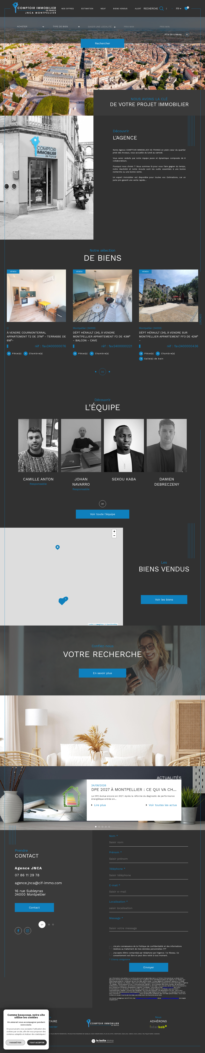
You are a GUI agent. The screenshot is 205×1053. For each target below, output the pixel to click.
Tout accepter (37, 1042)
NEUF (103, 8)
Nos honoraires (97, 1034)
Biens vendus (120, 8)
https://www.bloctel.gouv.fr (130, 993)
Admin (131, 1034)
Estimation (87, 8)
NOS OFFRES (67, 8)
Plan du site (108, 1034)
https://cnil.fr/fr (168, 987)
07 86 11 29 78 (27, 875)
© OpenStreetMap (111, 624)
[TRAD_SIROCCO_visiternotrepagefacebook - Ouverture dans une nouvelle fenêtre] (18, 930)
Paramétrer (15, 1042)
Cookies (157, 1034)
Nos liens (137, 1034)
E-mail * (114, 885)
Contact (200, 319)
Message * (116, 918)
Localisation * (118, 901)
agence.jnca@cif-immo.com (38, 883)
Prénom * (115, 852)
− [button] (114, 535)
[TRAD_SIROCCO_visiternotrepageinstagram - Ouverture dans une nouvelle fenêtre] (27, 930)
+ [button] (114, 531)
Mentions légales (120, 1034)
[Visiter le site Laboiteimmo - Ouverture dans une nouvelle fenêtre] (102, 1044)
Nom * (113, 836)
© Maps (99, 624)
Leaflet (91, 624)
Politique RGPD (148, 1034)
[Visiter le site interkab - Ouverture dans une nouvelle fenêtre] (158, 1026)
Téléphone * (117, 869)
